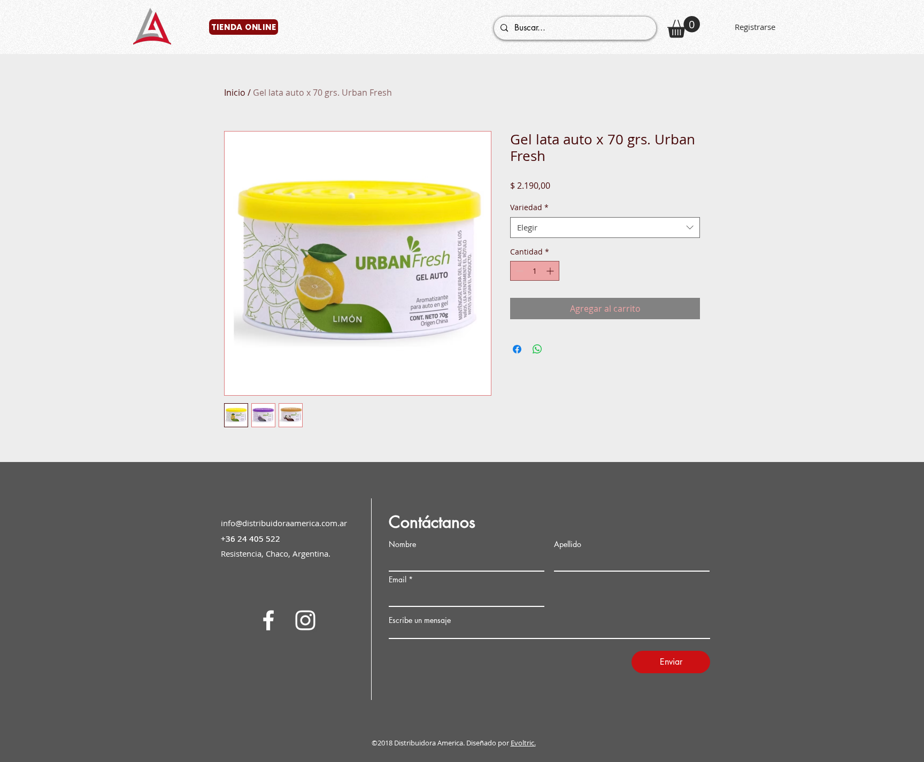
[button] (683, 27)
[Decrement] (518, 270)
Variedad (529, 207)
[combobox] (605, 227)
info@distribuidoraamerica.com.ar (284, 523)
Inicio (234, 92)
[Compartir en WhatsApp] (537, 349)
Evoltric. (523, 743)
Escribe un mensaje (420, 620)
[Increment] (551, 270)
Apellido (567, 544)
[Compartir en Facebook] (517, 349)
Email (397, 579)
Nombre (402, 544)
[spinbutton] (534, 270)
